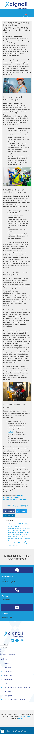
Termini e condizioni (6, 650)
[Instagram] (22, 640)
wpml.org (15, 730)
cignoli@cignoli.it (7, 617)
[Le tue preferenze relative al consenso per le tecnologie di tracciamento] (2, 731)
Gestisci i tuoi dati (25, 716)
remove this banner (22, 731)
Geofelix (20, 718)
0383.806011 (8, 599)
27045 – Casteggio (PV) (9, 582)
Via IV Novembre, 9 (8, 580)
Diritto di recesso (5, 652)
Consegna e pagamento (7, 654)
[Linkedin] (12, 640)
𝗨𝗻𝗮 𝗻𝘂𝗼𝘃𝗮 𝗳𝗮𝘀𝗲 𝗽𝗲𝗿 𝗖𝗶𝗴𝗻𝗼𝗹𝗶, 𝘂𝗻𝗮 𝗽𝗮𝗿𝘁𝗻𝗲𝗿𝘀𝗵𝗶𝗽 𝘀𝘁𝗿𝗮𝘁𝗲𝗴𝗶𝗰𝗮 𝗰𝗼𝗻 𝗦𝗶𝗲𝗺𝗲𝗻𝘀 (18, 543)
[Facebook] (17, 640)
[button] (17, 10)
